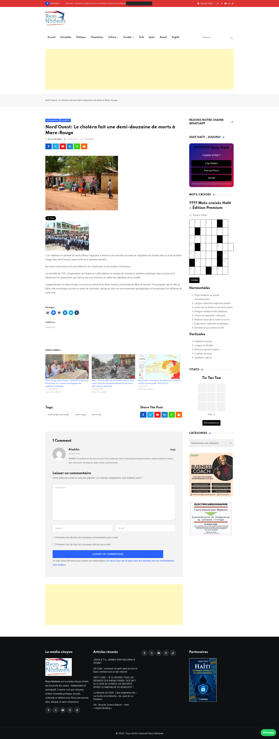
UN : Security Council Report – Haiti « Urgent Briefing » (111, 706)
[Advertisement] (139, 69)
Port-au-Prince (211, 170)
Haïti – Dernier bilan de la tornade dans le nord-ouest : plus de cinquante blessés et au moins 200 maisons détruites (113, 383)
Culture (112, 37)
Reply (173, 449)
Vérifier (194, 280)
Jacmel (211, 178)
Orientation (97, 37)
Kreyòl (163, 37)
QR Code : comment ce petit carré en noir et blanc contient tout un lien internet (98, 3)
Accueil (51, 37)
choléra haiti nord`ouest (58, 414)
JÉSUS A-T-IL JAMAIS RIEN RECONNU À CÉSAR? (114, 661)
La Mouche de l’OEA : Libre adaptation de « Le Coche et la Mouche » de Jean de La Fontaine (115, 696)
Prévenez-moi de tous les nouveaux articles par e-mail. (83, 544)
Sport (152, 37)
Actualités (65, 37)
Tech (141, 37)
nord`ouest (96, 414)
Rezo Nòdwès (55, 139)
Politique (81, 37)
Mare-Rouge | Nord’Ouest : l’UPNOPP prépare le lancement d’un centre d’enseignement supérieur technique (66, 383)
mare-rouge (80, 414)
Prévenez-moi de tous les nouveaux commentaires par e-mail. (86, 537)
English (175, 37)
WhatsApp (268, 732)
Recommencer (211, 423)
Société (127, 37)
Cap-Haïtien (211, 163)
